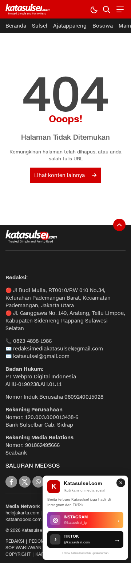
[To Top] (119, 225)
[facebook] (11, 482)
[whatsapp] (38, 482)
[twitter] (25, 482)
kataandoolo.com (23, 519)
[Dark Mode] (93, 9)
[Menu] (119, 9)
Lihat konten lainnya (59, 175)
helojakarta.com (22, 513)
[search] (106, 9)
